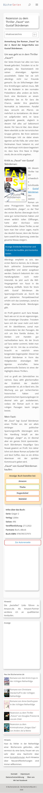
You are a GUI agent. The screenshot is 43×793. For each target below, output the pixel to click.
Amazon (23, 481)
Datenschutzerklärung (15, 777)
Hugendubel (22, 493)
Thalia (23, 487)
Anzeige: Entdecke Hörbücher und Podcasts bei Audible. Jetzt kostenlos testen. (21, 250)
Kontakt (14, 774)
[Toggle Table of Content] (33, 35)
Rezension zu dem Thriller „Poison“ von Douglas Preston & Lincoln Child (24, 715)
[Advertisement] (21, 569)
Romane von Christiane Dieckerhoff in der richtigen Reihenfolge (22, 692)
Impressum (25, 774)
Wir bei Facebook (20, 780)
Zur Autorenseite (22, 542)
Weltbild (23, 499)
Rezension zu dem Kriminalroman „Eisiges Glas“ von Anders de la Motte (23, 727)
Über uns (31, 777)
